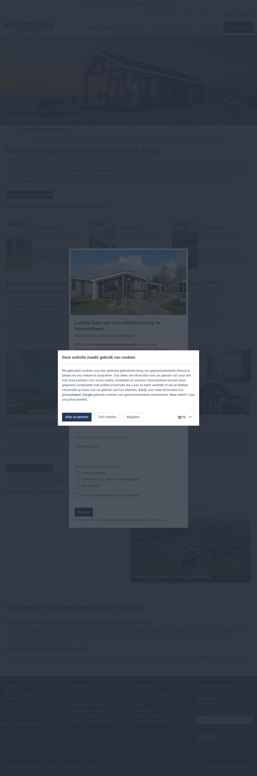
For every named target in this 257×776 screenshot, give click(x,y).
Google (87, 395)
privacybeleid (71, 395)
